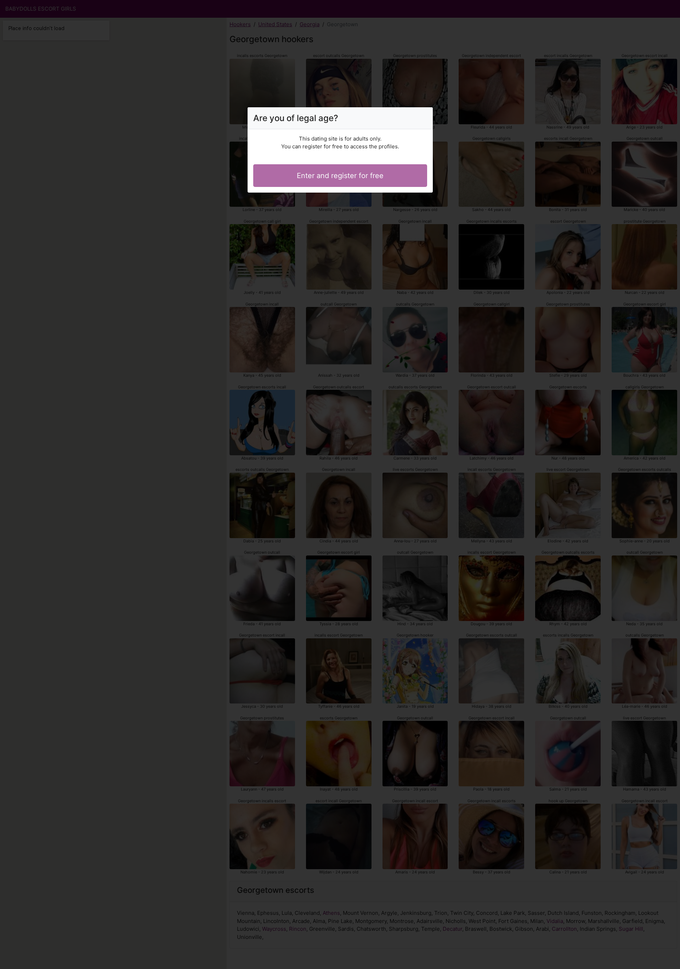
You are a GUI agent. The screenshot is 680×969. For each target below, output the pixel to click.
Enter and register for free (340, 175)
